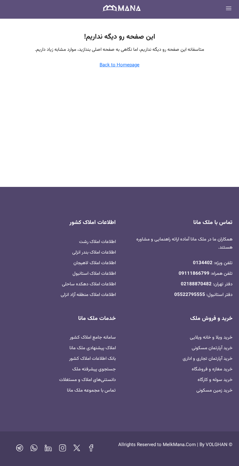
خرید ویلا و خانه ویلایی (211, 337)
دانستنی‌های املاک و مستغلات (87, 379)
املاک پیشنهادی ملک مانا (92, 348)
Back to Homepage (119, 65)
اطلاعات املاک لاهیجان (94, 263)
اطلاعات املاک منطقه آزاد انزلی (88, 294)
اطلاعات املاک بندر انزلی (94, 252)
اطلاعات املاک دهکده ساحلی (89, 284)
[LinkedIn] (48, 449)
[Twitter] (77, 449)
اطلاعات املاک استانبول (94, 273)
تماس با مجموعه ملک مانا (91, 390)
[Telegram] (20, 449)
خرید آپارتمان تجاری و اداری (207, 358)
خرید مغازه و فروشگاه (212, 369)
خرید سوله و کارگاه (215, 379)
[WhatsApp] (34, 449)
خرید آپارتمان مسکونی (212, 348)
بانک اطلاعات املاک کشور (92, 358)
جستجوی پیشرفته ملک (94, 369)
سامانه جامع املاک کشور (93, 337)
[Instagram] (62, 449)
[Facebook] (91, 449)
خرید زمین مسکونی (214, 390)
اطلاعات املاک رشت (97, 241)
